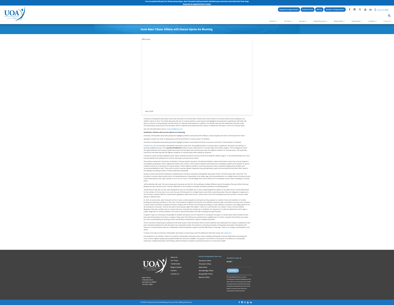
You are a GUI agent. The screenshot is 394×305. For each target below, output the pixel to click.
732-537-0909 (147, 284)
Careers (174, 270)
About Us (174, 257)
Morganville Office (206, 274)
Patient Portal (307, 10)
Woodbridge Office (206, 271)
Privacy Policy (173, 302)
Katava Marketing (161, 302)
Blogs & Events (176, 267)
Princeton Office (205, 264)
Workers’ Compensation (335, 10)
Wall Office (203, 267)
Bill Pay (319, 10)
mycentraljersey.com (175, 129)
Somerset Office (205, 261)
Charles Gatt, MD (150, 146)
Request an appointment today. (197, 4)
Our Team (174, 261)
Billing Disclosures (185, 302)
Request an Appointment (288, 10)
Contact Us (175, 274)
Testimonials (175, 264)
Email (229, 262)
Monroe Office (204, 277)
